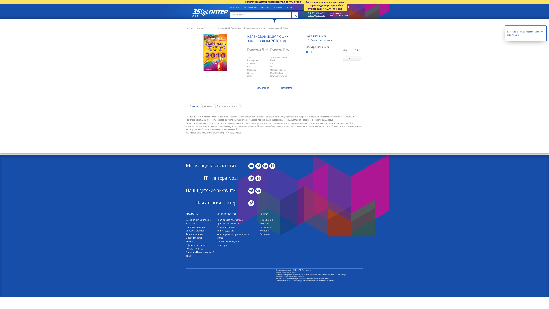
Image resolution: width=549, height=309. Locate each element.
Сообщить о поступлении (320, 40)
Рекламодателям (226, 227)
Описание (194, 106)
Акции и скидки (194, 234)
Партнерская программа (230, 220)
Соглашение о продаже (198, 220)
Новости (265, 7)
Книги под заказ (225, 230)
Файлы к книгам (194, 248)
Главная (189, 28)
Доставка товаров (195, 227)
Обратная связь (194, 237)
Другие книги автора (227, 106)
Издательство (249, 7)
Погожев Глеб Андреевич (229, 28)
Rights (290, 7)
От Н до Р (210, 28)
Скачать (351, 59)
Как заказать (193, 223)
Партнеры (222, 245)
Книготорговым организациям (233, 234)
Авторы (199, 28)
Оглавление (262, 88)
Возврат (190, 241)
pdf (310, 52)
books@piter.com (316, 16)
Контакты (265, 230)
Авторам (278, 7)
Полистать (286, 88)
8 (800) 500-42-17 (316, 13)
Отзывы (208, 106)
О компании (266, 220)
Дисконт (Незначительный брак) (200, 254)
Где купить (265, 227)
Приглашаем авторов (228, 223)
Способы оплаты (195, 230)
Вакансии (265, 234)
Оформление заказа (196, 245)
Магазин (234, 7)
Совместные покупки (228, 241)
